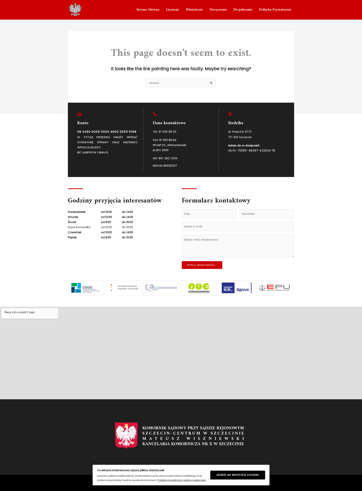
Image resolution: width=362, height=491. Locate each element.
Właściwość (194, 10)
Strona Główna (148, 10)
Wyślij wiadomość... (202, 265)
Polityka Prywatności (275, 10)
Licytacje (172, 10)
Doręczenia (218, 10)
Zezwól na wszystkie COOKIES (237, 474)
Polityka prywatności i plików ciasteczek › (182, 480)
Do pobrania (242, 10)
